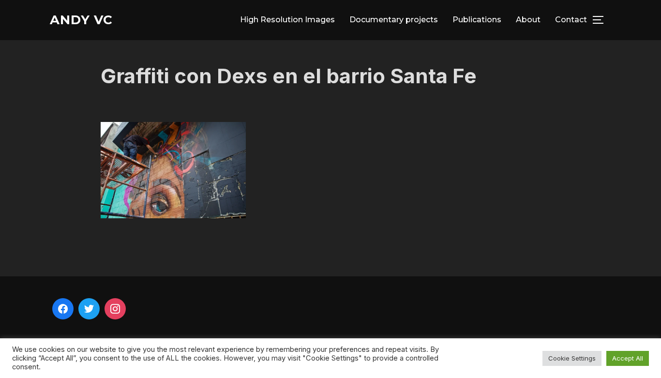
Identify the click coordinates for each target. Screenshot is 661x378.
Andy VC (81, 20)
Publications (476, 19)
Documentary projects (393, 19)
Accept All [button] (627, 358)
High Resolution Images (287, 19)
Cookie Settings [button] (572, 358)
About (528, 19)
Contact (571, 19)
